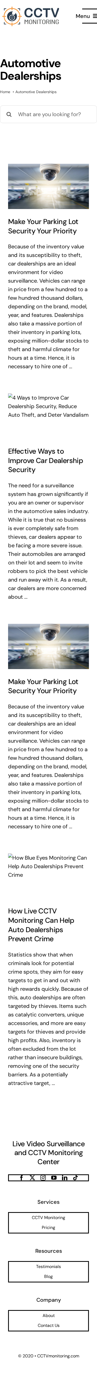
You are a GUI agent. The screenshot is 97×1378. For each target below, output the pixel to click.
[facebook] (21, 1177)
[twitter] (32, 1177)
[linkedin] (64, 1177)
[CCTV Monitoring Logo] (31, 7)
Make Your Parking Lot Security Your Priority (43, 226)
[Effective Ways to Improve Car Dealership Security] (48, 416)
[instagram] (43, 1177)
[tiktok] (75, 1177)
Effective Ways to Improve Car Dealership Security (45, 460)
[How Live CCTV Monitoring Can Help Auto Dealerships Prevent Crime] (48, 876)
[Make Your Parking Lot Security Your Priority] (48, 186)
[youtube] (54, 1177)
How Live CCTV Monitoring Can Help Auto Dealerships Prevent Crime (41, 924)
